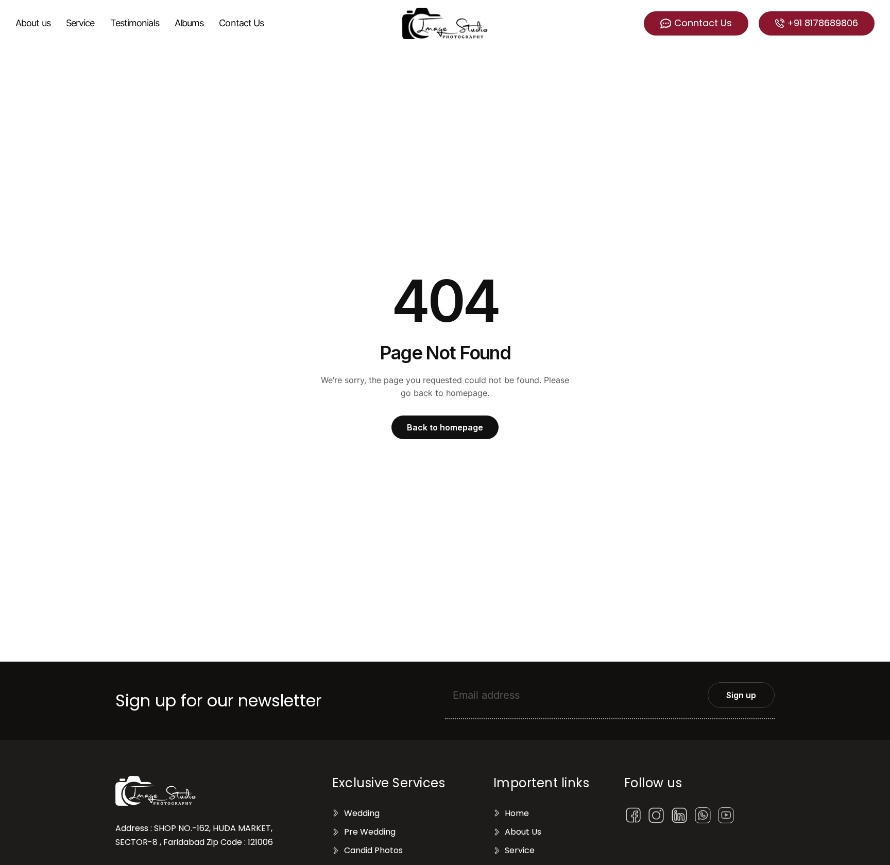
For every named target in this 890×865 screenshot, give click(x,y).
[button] (696, 23)
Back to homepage (445, 427)
